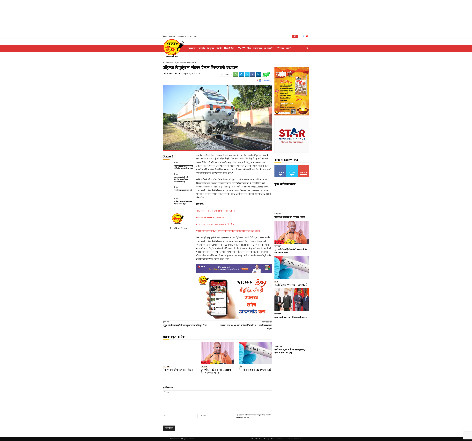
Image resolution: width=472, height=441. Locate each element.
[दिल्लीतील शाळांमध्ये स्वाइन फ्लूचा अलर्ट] (255, 353)
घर (163, 63)
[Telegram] (241, 74)
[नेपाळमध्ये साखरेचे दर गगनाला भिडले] (179, 353)
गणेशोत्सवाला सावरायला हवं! (183, 190)
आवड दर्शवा (280, 166)
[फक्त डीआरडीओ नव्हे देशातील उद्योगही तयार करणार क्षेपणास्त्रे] (167, 177)
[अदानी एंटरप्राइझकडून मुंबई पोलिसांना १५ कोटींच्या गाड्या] (167, 166)
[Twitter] (304, 36)
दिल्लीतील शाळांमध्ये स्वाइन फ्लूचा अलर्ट (255, 370)
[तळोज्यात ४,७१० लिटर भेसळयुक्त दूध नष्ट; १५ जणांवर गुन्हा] (291, 332)
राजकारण (204, 366)
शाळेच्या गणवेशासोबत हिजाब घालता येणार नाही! (183, 203)
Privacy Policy (268, 439)
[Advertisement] (236, 17)
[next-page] (168, 379)
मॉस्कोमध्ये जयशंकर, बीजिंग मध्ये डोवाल (290, 317)
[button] (306, 48)
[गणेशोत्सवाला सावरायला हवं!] (167, 190)
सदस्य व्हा (303, 166)
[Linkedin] (258, 74)
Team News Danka (171, 74)
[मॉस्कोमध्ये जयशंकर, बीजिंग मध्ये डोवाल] (291, 299)
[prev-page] (164, 379)
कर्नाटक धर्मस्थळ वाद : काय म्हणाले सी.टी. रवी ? (215, 224)
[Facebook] (300, 36)
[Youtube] (307, 36)
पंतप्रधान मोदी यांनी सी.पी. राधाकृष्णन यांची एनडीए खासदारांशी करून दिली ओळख (228, 231)
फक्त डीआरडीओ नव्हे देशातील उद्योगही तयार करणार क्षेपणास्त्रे (181, 179)
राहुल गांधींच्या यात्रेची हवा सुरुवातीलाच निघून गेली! (216, 211)
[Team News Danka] (178, 219)
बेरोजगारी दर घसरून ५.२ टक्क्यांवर (210, 217)
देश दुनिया (166, 366)
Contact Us (298, 439)
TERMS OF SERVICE (255, 439)
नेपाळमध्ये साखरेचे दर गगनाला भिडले (178, 370)
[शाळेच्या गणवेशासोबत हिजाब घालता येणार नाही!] (167, 201)
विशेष (167, 63)
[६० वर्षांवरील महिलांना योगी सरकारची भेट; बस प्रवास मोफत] (217, 353)
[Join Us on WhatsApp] (266, 74)
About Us (289, 439)
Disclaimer (279, 439)
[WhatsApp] (235, 74)
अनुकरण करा (292, 166)
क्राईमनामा (278, 346)
